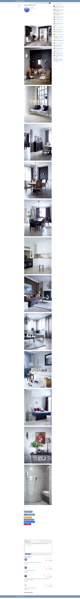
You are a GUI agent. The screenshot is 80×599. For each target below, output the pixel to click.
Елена (28, 558)
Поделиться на (29, 522)
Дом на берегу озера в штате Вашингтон (59, 53)
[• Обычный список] (33, 543)
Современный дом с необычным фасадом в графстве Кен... (58, 46)
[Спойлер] (44, 543)
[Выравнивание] (45, 543)
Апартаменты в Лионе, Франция (59, 13)
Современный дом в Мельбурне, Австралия (59, 31)
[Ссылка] (42, 543)
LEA (55, 16)
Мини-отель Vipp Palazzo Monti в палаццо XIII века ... (58, 56)
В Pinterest (28, 524)
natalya (56, 9)
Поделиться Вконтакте (29, 519)
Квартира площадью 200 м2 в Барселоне (59, 23)
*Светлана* (31, 7)
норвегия (28, 506)
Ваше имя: (26, 540)
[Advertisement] (58, 76)
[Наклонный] (30, 543)
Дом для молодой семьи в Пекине (59, 6)
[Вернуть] (27, 543)
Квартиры (25, 6)
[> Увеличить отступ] (37, 543)
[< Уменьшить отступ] (35, 543)
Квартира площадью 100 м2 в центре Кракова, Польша (58, 49)
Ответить (26, 572)
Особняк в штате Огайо (60, 34)
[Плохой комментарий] (46, 560)
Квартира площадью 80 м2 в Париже (59, 10)
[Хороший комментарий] (48, 560)
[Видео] (40, 543)
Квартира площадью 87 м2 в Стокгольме (59, 17)
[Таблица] (41, 543)
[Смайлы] (47, 543)
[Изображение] (38, 543)
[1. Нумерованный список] (34, 543)
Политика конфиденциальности (20, 596)
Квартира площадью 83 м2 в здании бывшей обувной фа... (59, 41)
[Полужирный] (28, 543)
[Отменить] (25, 543)
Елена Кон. (56, 36)
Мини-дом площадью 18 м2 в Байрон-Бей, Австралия (58, 59)
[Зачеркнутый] (31, 543)
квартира (26, 506)
